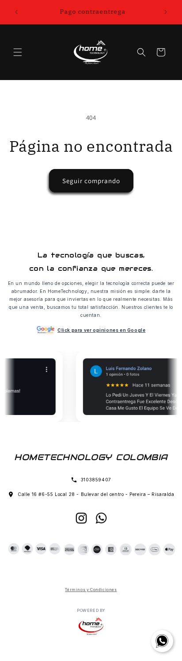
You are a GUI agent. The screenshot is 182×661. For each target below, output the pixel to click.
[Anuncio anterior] (16, 12)
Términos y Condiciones (91, 590)
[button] (17, 52)
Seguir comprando (91, 181)
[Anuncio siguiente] (165, 12)
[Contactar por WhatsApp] (162, 641)
